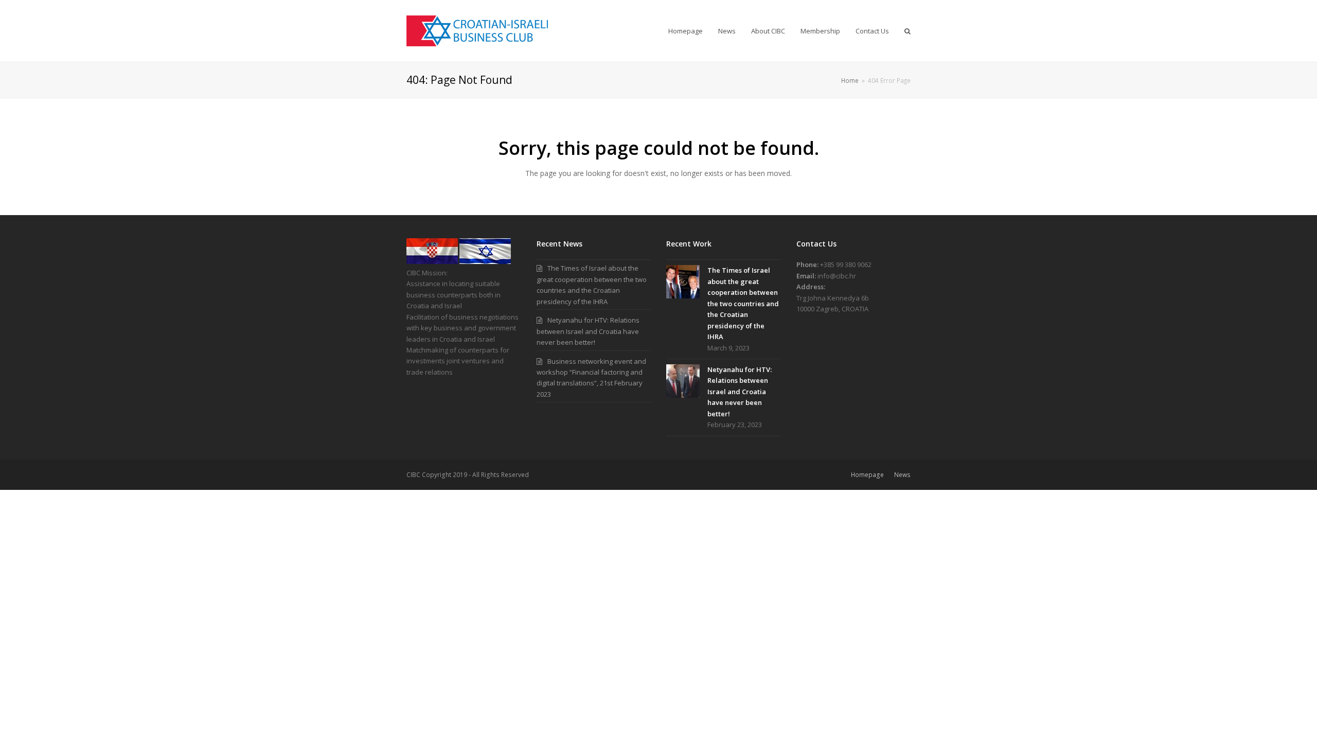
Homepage (867, 474)
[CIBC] (432, 261)
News (902, 474)
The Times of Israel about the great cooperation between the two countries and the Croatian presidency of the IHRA (743, 303)
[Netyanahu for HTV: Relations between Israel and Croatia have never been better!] (683, 381)
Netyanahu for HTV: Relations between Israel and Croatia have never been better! (588, 331)
